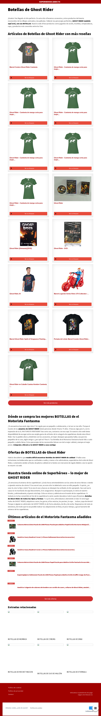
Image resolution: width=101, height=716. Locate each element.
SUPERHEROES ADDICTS (49, 2)
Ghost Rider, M (15, 294)
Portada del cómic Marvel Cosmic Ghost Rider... (71, 339)
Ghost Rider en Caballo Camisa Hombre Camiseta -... (28, 385)
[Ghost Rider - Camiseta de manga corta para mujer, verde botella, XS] (73, 98)
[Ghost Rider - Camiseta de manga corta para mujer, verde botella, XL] (28, 188)
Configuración (89, 711)
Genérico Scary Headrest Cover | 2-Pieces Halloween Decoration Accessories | (46, 537)
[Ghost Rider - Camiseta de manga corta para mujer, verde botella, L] (73, 143)
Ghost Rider (58, 203)
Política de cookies (14, 687)
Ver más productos (51, 403)
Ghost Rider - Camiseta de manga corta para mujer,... (70, 68)
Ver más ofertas (50, 599)
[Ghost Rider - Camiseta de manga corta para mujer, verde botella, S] (28, 98)
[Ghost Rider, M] (28, 279)
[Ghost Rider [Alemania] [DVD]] (28, 234)
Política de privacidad (15, 691)
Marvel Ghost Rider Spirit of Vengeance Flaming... (28, 339)
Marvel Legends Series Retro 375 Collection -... (71, 294)
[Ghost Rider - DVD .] (73, 234)
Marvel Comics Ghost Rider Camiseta (23, 67)
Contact (11, 694)
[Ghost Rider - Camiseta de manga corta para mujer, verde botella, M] (73, 52)
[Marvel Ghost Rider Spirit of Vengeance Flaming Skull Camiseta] (28, 324)
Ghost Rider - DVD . (61, 248)
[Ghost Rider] (73, 188)
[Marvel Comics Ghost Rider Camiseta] (28, 52)
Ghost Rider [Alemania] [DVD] (21, 248)
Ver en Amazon (29, 77)
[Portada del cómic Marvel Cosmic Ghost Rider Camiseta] (73, 324)
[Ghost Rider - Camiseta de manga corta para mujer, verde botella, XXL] (28, 143)
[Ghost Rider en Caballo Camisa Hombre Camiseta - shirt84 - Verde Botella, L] (28, 370)
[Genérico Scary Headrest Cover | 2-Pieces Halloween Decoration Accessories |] (12, 539)
